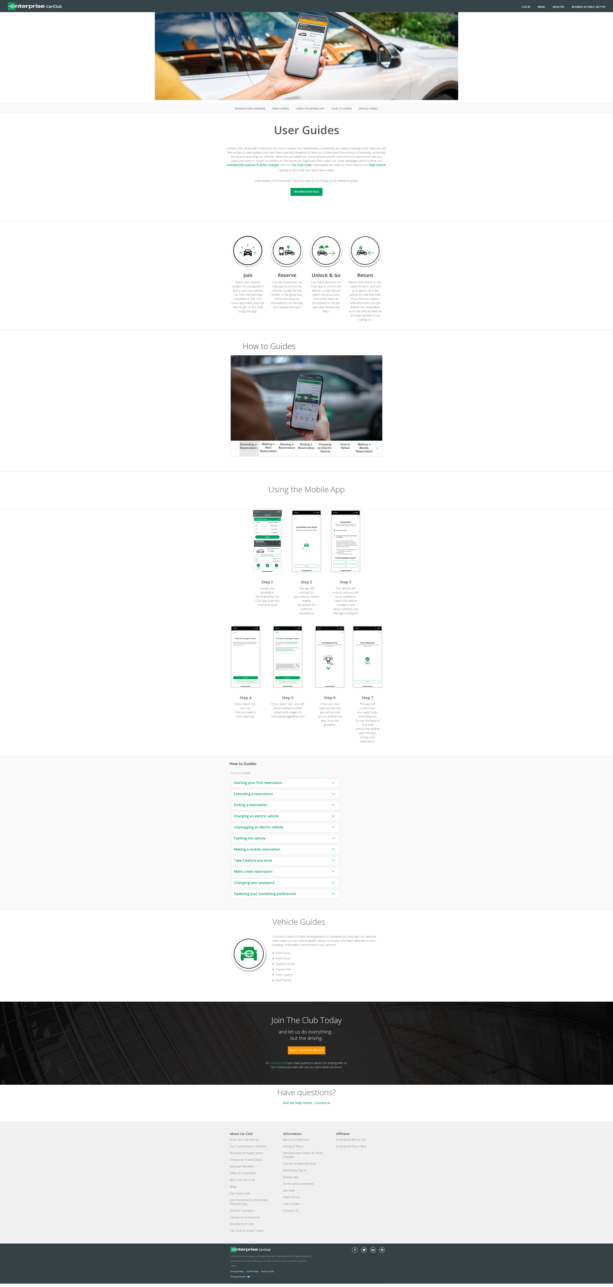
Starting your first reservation (258, 782)
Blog (233, 1186)
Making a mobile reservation (257, 849)
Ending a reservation (251, 805)
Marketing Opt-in (294, 1170)
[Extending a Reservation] (249, 448)
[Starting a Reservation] (287, 449)
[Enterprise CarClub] (35, 6)
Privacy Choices (238, 1276)
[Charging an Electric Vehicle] (325, 449)
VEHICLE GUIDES (368, 108)
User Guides (291, 1204)
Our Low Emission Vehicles (248, 1146)
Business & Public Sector (588, 7)
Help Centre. (377, 165)
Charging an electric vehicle (256, 816)
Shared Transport (242, 1210)
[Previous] (235, 448)
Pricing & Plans (293, 1146)
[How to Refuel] (344, 449)
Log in (526, 7)
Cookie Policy (252, 1271)
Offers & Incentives (243, 1173)
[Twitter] (364, 1250)
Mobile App (291, 1177)
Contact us (322, 1103)
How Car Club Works (244, 1139)
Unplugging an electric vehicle (258, 827)
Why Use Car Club (242, 1180)
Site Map (289, 1190)
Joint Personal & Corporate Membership (248, 1202)
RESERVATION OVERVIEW (250, 108)
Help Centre (291, 1197)
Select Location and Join (306, 1050)
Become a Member (296, 1139)
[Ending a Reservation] (306, 449)
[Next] (377, 448)
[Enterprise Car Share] (260, 1249)
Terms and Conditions (298, 1184)
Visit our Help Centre (297, 1103)
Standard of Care (242, 1224)
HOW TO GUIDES (342, 108)
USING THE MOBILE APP (310, 108)
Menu (541, 7)
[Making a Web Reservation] (268, 449)
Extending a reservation (253, 794)
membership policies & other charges (253, 165)
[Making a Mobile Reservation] (364, 449)
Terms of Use (267, 1271)
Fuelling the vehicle (249, 838)
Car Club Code (301, 165)
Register (558, 7)
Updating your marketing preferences (265, 893)
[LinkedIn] (373, 1250)
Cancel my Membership (299, 1163)
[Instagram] (382, 1250)
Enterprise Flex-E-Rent (351, 1146)
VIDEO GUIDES (280, 108)
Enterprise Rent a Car (351, 1139)
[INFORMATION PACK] (306, 186)
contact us (277, 1063)
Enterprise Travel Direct (246, 1160)
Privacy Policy (237, 1271)
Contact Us (291, 1210)
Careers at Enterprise (245, 1217)
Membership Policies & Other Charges (303, 1155)
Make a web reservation (253, 871)
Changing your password (254, 882)
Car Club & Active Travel (246, 1231)
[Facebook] (355, 1250)
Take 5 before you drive (253, 860)
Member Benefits (242, 1166)
